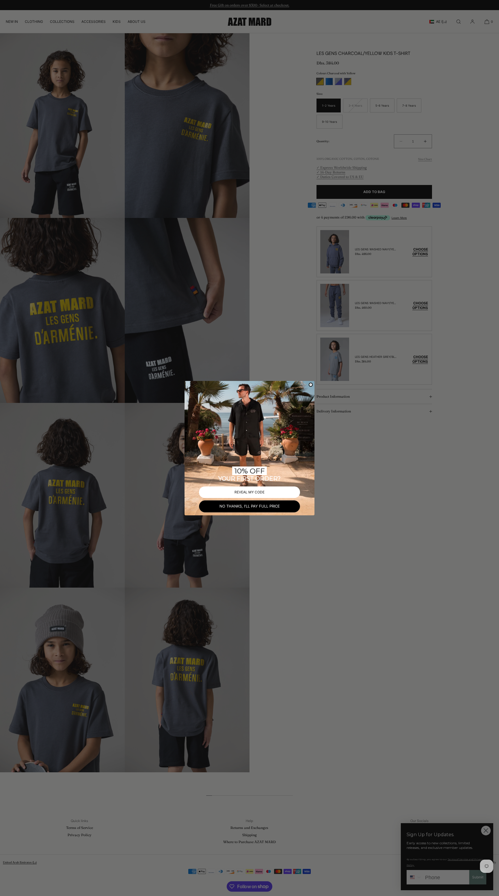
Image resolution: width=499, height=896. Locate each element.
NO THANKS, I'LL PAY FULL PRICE (249, 506)
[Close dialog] (310, 384)
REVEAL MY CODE (249, 492)
